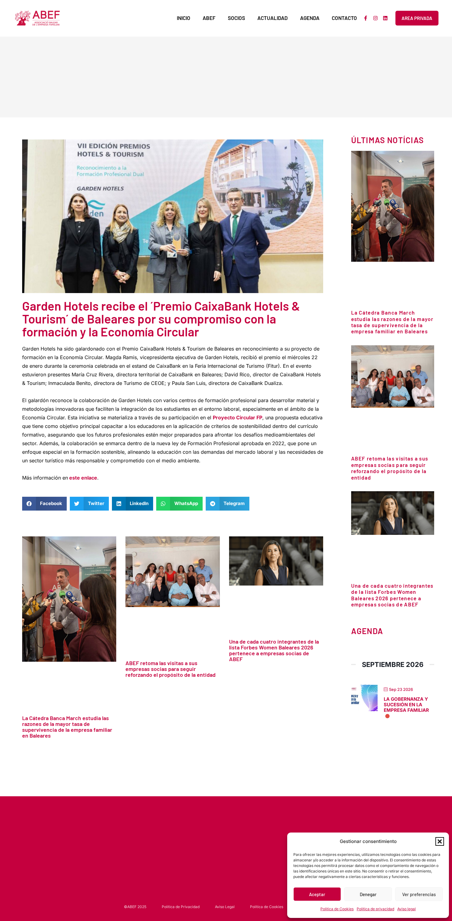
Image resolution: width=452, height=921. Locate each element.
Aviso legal (406, 909)
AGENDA (309, 18)
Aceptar (317, 894)
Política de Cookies (337, 909)
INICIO (183, 18)
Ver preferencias (419, 894)
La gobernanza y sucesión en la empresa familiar (406, 704)
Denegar (368, 894)
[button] (440, 841)
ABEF (209, 18)
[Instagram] (375, 18)
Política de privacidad (375, 909)
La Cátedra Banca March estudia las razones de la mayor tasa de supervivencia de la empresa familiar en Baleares (67, 727)
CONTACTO (344, 18)
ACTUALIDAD (272, 18)
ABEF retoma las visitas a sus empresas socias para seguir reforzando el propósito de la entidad (170, 669)
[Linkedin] (385, 18)
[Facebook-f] (365, 18)
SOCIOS (236, 18)
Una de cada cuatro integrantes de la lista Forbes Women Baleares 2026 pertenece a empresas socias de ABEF (274, 650)
